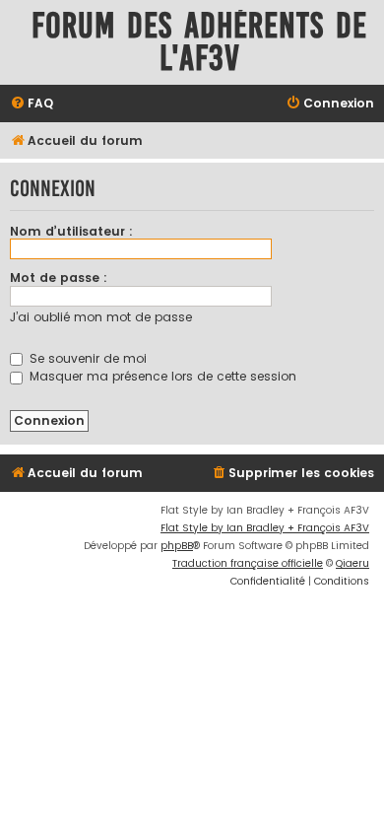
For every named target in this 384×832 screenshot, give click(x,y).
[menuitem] (31, 104)
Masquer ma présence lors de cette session (161, 376)
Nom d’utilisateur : (71, 231)
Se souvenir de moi (86, 358)
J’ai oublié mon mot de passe (101, 317)
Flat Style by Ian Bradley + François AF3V (264, 527)
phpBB (176, 545)
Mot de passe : (58, 277)
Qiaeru (352, 563)
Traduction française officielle (247, 563)
